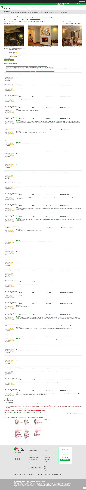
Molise (26, 433)
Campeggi (37, 423)
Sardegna (27, 436)
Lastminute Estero (31, 7)
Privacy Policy (47, 474)
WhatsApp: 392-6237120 (60, 4)
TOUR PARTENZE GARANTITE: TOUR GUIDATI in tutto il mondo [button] (57, 12)
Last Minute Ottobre (18, 422)
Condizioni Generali (54, 474)
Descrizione (7, 19)
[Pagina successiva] (13, 399)
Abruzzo (26, 420)
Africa (26, 421)
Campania (27, 424)
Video (49, 7)
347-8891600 (67, 3)
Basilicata (27, 422)
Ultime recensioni (18, 454)
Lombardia (27, 431)
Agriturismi (45, 450)
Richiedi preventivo (9, 60)
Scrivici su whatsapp (10, 23)
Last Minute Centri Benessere (18, 428)
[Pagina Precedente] (6, 399)
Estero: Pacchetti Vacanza (18, 431)
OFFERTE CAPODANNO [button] (33, 10)
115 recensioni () (35, 19)
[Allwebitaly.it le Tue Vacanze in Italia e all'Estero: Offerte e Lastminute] (5, 7)
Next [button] (82, 36)
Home (5, 14)
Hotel (44, 452)
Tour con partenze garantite (49, 455)
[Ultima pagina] (14, 399)
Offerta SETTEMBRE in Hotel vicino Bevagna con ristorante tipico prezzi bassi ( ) (26, 66)
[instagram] (16, 63)
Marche (26, 432)
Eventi (45, 7)
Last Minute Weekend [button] (42, 10)
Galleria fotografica (19, 19)
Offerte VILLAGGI (18, 438)
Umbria (8, 14)
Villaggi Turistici (37, 434)
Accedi (60, 474)
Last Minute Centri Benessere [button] (52, 10)
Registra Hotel (61, 7)
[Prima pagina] (4, 399)
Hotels (36, 426)
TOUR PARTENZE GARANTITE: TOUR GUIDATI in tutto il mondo (18, 441)
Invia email (12, 19)
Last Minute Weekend (17, 426)
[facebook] (14, 63)
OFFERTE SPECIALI (7, 11)
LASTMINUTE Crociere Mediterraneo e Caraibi (18, 434)
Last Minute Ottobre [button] (23, 10)
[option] (43, 36)
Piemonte (27, 434)
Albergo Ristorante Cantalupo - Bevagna (74, 23)
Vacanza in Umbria (47, 419)
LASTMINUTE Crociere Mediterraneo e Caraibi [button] (19, 12)
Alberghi (36, 421)
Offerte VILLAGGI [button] (42, 12)
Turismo (36, 432)
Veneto (26, 443)
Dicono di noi (54, 7)
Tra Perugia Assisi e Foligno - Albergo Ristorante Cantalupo (28, 14)
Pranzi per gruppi (47, 457)
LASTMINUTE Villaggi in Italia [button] (33, 12)
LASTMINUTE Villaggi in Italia (33, 464)
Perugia (12, 14)
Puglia (26, 435)
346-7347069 (62, 3)
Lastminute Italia (23, 7)
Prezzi (29, 19)
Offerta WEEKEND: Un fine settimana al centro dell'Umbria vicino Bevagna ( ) (30, 71)
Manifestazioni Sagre (38, 427)
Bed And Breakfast (38, 422)
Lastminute (43, 19)
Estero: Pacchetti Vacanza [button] (63, 10)
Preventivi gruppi (46, 459)
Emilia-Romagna (28, 425)
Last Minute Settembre (17, 421)
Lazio (26, 429)
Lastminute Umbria (39, 7)
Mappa (25, 19)
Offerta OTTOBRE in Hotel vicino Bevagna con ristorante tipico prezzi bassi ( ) (30, 67)
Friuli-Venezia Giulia (28, 427)
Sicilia (26, 437)
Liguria (26, 430)
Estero (26, 426)
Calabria (26, 423)
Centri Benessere (38, 424)
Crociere (36, 425)
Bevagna (15, 14)
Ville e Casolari (37, 435)
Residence (37, 429)
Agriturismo (37, 420)
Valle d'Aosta (27, 442)
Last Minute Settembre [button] (15, 10)
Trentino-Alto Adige (28, 439)
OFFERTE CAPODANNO (17, 424)
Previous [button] (3, 36)
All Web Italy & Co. (18, 452)
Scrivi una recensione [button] (65, 459)
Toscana (26, 438)
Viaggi (36, 433)
